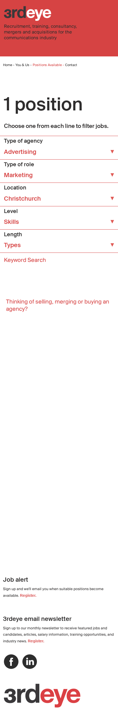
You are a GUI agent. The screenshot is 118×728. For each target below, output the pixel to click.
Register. (28, 595)
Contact (71, 65)
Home (7, 65)
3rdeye (27, 13)
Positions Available (48, 65)
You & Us (22, 65)
